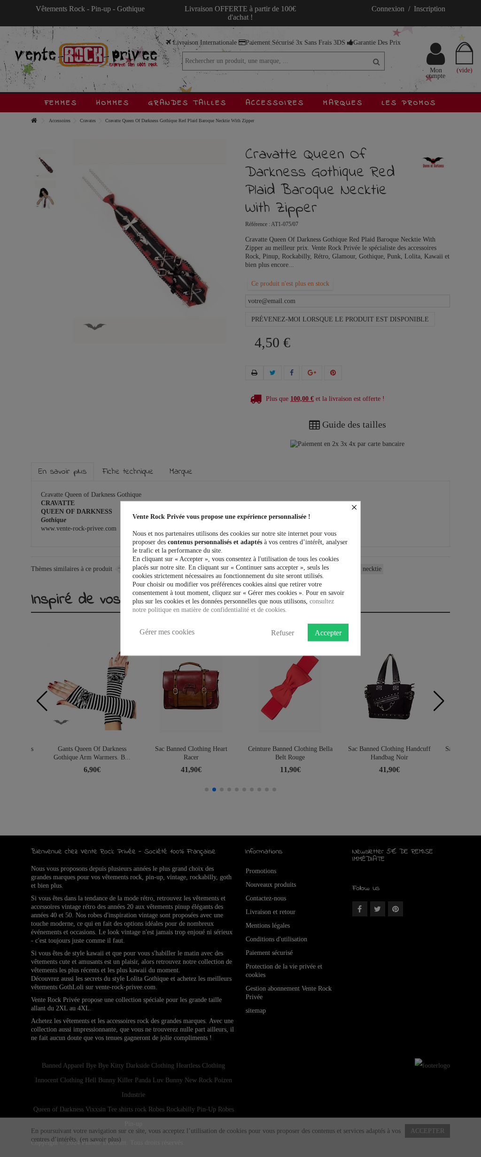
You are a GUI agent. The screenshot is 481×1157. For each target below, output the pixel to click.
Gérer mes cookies (167, 632)
